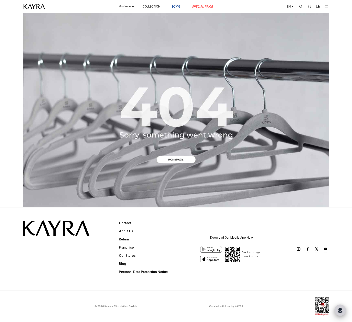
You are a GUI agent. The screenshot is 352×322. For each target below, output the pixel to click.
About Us (126, 231)
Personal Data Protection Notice (143, 272)
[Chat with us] (340, 310)
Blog (122, 264)
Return (124, 239)
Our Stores (127, 255)
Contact (125, 223)
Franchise (126, 247)
